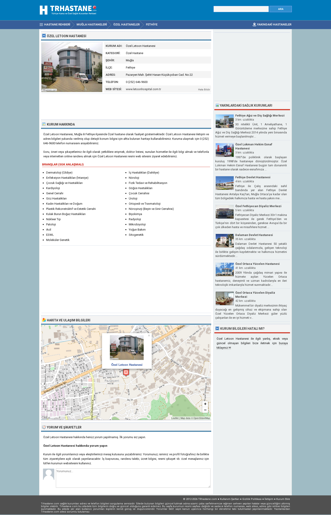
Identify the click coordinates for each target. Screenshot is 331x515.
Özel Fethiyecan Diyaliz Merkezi (258, 206)
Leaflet (175, 418)
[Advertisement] (126, 106)
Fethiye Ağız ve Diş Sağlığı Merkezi (260, 115)
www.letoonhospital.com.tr (143, 89)
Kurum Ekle (283, 499)
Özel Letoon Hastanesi (127, 364)
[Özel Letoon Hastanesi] (71, 91)
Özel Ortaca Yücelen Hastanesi (257, 264)
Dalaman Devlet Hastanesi (254, 235)
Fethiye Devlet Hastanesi (252, 177)
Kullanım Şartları (229, 499)
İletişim (269, 499)
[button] (126, 373)
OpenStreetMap (201, 418)
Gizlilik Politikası (252, 499)
